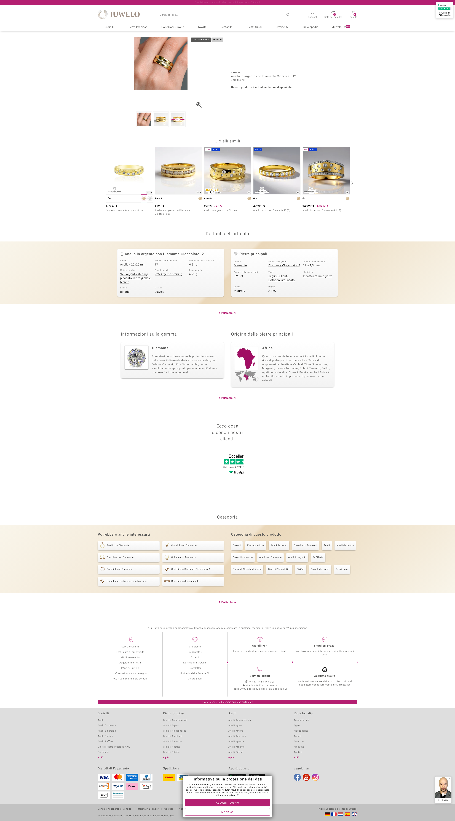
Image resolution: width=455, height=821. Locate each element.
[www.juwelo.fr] (334, 814)
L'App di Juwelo (130, 668)
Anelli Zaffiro (105, 741)
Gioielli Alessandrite (174, 731)
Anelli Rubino (105, 736)
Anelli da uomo (279, 545)
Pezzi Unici (254, 27)
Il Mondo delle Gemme (193, 673)
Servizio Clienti (130, 647)
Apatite (298, 752)
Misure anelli (195, 679)
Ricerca (288, 14)
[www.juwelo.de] (327, 814)
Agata (297, 725)
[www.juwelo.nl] (340, 814)
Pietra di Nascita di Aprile (247, 569)
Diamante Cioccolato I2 (284, 265)
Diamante (240, 265)
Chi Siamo (195, 647)
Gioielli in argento (243, 557)
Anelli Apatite (236, 741)
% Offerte (318, 557)
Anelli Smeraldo (107, 731)
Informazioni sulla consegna (130, 673)
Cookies (168, 809)
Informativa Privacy (148, 809)
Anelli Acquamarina (239, 720)
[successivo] (352, 183)
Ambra (297, 736)
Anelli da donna (345, 545)
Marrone (239, 291)
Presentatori (195, 652)
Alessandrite (301, 731)
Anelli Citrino (235, 752)
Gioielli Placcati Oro (279, 569)
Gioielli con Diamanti (305, 545)
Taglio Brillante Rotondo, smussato (281, 278)
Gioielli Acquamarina (175, 720)
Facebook (297, 777)
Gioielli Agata (171, 725)
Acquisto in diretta (130, 663)
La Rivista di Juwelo (195, 663)
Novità (202, 27)
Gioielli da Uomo (320, 569)
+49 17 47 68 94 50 (260, 682)
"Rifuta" (226, 790)
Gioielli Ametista (172, 736)
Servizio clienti (260, 676)
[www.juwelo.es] (347, 814)
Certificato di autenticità (130, 652)
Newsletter (195, 668)
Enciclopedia (310, 27)
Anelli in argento (297, 557)
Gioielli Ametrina (173, 741)
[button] (313, 14)
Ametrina (299, 741)
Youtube (306, 777)
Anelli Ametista (237, 736)
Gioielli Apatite (171, 747)
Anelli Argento (236, 747)
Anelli (327, 545)
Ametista (299, 747)
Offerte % (282, 27)
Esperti (195, 657)
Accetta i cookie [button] (227, 803)
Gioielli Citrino (171, 752)
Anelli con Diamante (270, 557)
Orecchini (103, 752)
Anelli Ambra (235, 731)
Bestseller (227, 27)
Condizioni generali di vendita (114, 809)
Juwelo (159, 292)
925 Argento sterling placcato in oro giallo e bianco (135, 278)
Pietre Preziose (138, 27)
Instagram (315, 777)
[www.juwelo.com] (354, 814)
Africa (272, 291)
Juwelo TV (341, 27)
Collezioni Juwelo (172, 27)
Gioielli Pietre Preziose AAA (114, 747)
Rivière (300, 569)
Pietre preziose (255, 545)
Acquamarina (301, 720)
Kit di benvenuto (130, 657)
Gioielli (109, 27)
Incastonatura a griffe (317, 276)
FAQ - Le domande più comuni (130, 679)
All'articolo (226, 313)
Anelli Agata (235, 725)
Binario (125, 292)
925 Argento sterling (168, 274)
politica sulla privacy (226, 795)
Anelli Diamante (107, 725)
